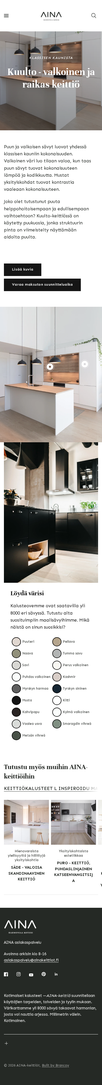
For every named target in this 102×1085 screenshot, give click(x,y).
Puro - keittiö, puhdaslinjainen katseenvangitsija (73, 872)
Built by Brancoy (55, 1065)
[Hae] (93, 15)
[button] (22, 269)
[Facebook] (9, 974)
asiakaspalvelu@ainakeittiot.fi (31, 960)
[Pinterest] (47, 974)
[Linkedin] (60, 974)
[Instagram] (22, 974)
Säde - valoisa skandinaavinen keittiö (26, 873)
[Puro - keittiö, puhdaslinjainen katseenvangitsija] (73, 822)
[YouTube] (35, 975)
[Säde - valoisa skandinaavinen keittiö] (26, 822)
